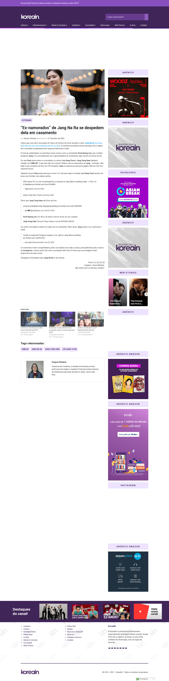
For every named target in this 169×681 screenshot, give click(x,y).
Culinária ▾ (76, 25)
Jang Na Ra (36, 349)
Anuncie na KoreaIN (75, 632)
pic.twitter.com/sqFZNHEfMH (70, 206)
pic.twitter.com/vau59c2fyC (34, 238)
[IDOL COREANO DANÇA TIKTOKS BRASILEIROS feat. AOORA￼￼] (85, 611)
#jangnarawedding (50, 206)
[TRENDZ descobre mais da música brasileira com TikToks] (53, 611)
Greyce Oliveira (30, 138)
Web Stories (120, 25)
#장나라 (93, 182)
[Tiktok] (144, 3)
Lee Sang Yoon (70, 349)
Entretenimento (29, 632)
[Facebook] (130, 3)
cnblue (25, 349)
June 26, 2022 (39, 189)
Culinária (26, 626)
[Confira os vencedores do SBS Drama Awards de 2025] (34, 319)
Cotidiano (27, 120)
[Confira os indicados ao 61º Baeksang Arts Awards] (91, 319)
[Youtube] (139, 3)
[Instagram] (133, 3)
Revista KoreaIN (30, 16)
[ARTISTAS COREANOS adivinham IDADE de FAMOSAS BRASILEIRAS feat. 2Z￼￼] (116, 611)
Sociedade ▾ (90, 25)
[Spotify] (141, 3)
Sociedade (27, 643)
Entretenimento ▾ (39, 25)
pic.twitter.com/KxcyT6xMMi (43, 184)
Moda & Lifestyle (30, 640)
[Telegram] (147, 3)
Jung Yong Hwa (52, 349)
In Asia (132, 25)
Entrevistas (105, 25)
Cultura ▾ (24, 25)
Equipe (70, 629)
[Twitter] (136, 3)
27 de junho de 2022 (56, 138)
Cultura (26, 629)
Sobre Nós (71, 626)
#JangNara (27, 184)
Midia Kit (70, 634)
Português (143, 679)
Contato (143, 25)
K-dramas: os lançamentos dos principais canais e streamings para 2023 (62, 330)
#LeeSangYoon (48, 182)
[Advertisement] (84, 46)
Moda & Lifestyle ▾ (59, 25)
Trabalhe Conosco (74, 637)
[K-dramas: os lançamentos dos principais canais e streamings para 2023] (62, 319)
